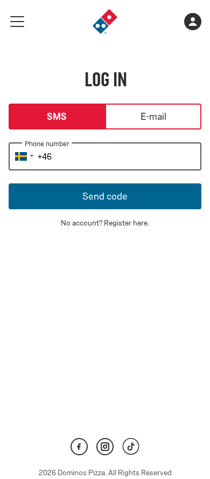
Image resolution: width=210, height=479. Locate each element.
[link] (105, 22)
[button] (23, 156)
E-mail (153, 116)
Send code (105, 196)
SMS (57, 116)
